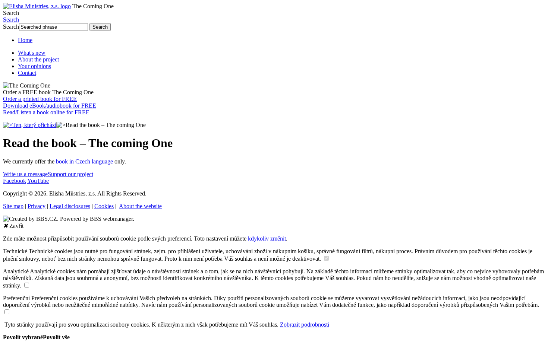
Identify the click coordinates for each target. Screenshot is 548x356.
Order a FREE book (48, 92)
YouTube (38, 181)
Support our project (70, 174)
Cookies (104, 206)
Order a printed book (40, 99)
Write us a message (25, 174)
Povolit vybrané (23, 337)
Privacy (36, 206)
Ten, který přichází (34, 125)
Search (11, 13)
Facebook (14, 181)
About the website (140, 206)
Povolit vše (56, 337)
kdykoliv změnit (267, 238)
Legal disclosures (70, 206)
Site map (13, 206)
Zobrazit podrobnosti (304, 324)
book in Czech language (84, 161)
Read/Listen (46, 112)
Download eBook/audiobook (49, 105)
